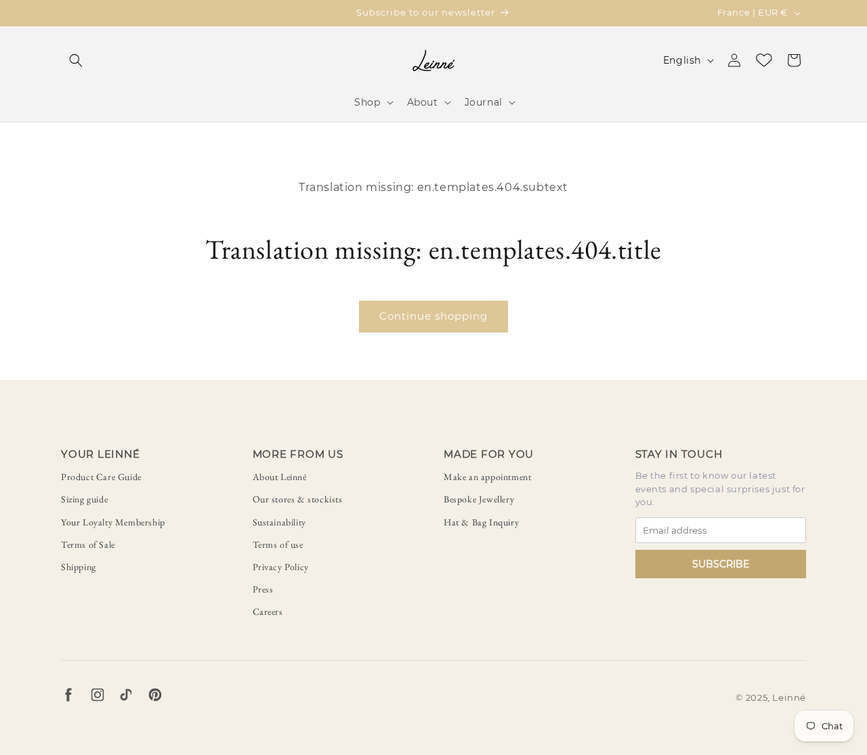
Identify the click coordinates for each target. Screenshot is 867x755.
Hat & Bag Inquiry (481, 522)
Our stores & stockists (298, 499)
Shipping (78, 567)
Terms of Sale (88, 544)
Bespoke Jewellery (479, 499)
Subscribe (720, 564)
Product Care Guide (101, 477)
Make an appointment (487, 477)
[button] (76, 60)
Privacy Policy (281, 567)
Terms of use (278, 544)
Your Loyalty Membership (113, 522)
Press (263, 589)
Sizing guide (84, 499)
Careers (268, 611)
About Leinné (280, 477)
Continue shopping (433, 315)
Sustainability (279, 522)
